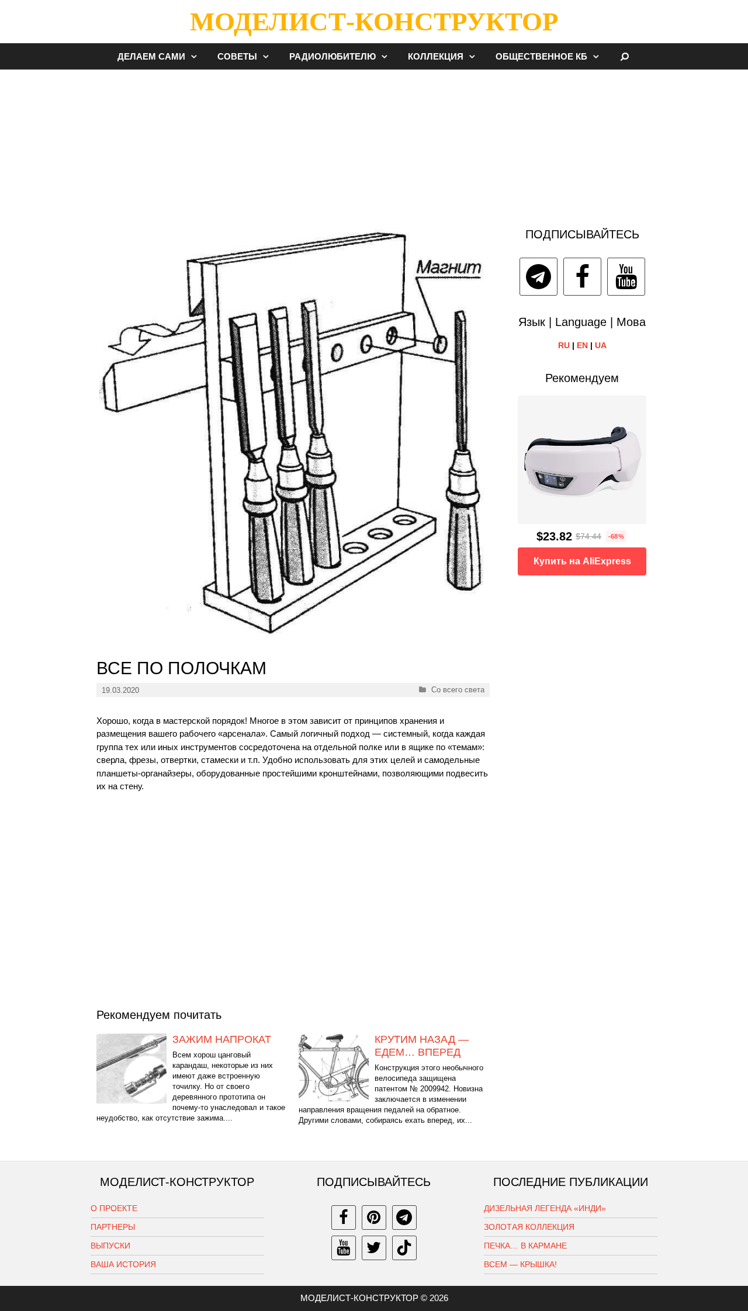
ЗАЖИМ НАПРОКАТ (221, 1039)
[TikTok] (404, 1248)
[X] (374, 1248)
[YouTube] (626, 277)
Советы (237, 56)
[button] (197, 56)
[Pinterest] (374, 1217)
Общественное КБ (541, 56)
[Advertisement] (374, 143)
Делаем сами (151, 56)
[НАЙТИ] (625, 56)
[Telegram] (538, 277)
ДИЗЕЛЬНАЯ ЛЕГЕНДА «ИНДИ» (545, 1208)
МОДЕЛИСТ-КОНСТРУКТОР (374, 21)
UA (601, 345)
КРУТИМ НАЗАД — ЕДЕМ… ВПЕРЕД (422, 1045)
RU (564, 345)
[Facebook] (582, 277)
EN (582, 345)
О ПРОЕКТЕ (114, 1208)
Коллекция (435, 56)
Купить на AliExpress (582, 561)
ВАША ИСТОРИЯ (123, 1264)
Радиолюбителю (332, 56)
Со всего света (457, 689)
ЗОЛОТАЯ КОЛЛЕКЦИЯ (529, 1227)
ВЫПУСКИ (110, 1245)
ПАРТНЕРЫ (113, 1227)
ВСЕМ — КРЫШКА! (520, 1264)
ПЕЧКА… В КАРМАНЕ (525, 1245)
